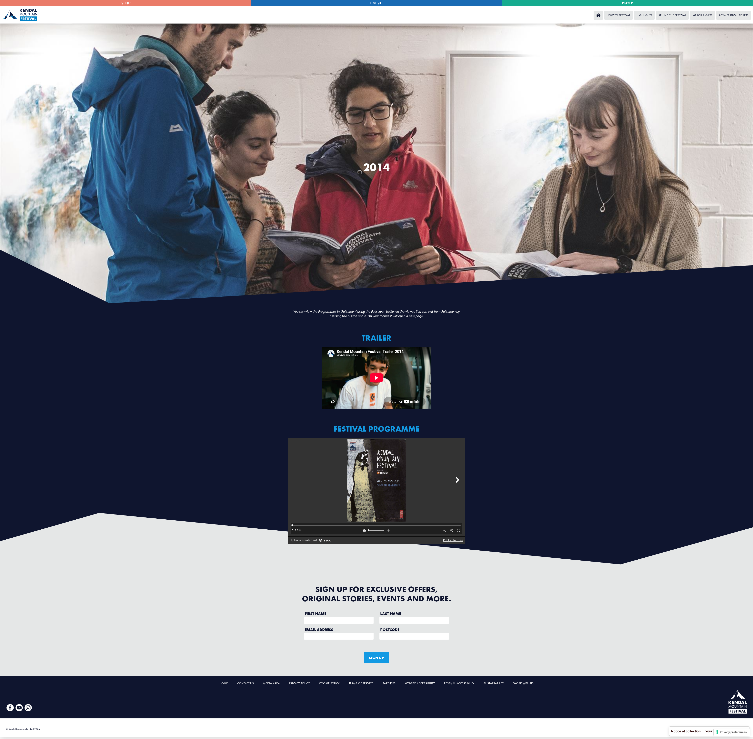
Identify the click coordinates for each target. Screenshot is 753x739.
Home (598, 15)
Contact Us (245, 683)
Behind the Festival (672, 15)
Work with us (523, 683)
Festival (376, 3)
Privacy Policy (299, 683)
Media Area (271, 683)
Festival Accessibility (459, 683)
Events (125, 3)
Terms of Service (361, 683)
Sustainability (494, 683)
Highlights (644, 15)
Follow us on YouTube (19, 708)
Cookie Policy (329, 683)
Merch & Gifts (702, 15)
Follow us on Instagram (28, 708)
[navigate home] (20, 15)
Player (627, 3)
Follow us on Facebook (10, 708)
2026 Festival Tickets (733, 15)
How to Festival (618, 15)
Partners (389, 683)
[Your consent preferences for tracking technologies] (732, 732)
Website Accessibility (420, 683)
